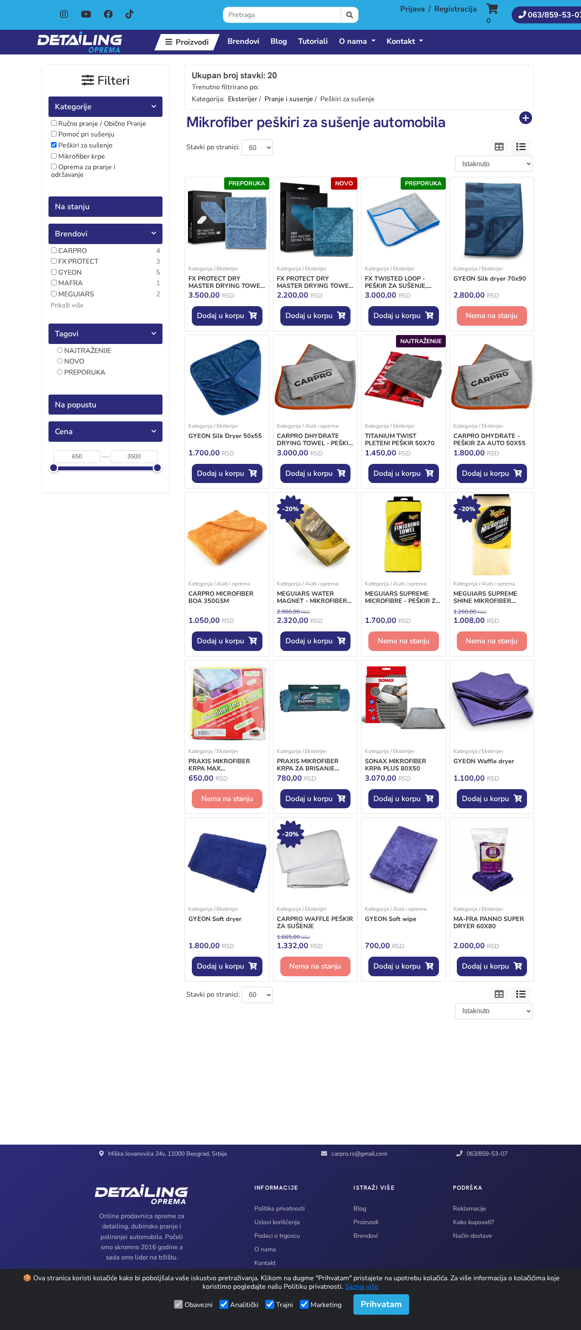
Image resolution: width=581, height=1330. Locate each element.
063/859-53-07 (487, 1154)
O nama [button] (353, 41)
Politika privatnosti (279, 1208)
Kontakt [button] (401, 41)
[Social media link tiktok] (129, 15)
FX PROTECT (78, 262)
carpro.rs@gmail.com (359, 1154)
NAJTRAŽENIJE (87, 351)
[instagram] (64, 14)
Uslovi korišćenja (277, 1222)
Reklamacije (469, 1208)
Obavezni (199, 1305)
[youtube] (86, 14)
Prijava (412, 9)
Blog (279, 41)
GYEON (69, 273)
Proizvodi (192, 42)
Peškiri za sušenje (85, 146)
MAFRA (70, 283)
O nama (265, 1249)
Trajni (284, 1305)
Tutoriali (313, 41)
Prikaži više (67, 305)
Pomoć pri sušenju (85, 135)
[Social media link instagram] (64, 15)
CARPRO (72, 251)
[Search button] (350, 15)
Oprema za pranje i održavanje (83, 171)
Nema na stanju (492, 315)
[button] (496, 15)
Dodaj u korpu (222, 315)
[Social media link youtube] (86, 15)
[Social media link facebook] (108, 15)
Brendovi (243, 41)
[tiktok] (129, 14)
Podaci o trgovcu (277, 1235)
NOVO (73, 362)
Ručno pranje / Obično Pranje (101, 124)
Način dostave (472, 1235)
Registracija (455, 9)
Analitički (244, 1305)
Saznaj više (362, 1286)
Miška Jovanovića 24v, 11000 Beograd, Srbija (167, 1154)
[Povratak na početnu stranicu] (79, 42)
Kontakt (265, 1263)
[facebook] (109, 14)
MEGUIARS (75, 294)
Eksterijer (242, 99)
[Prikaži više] (525, 117)
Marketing (326, 1305)
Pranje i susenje (289, 99)
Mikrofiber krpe (81, 157)
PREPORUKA (84, 373)
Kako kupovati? (473, 1222)
